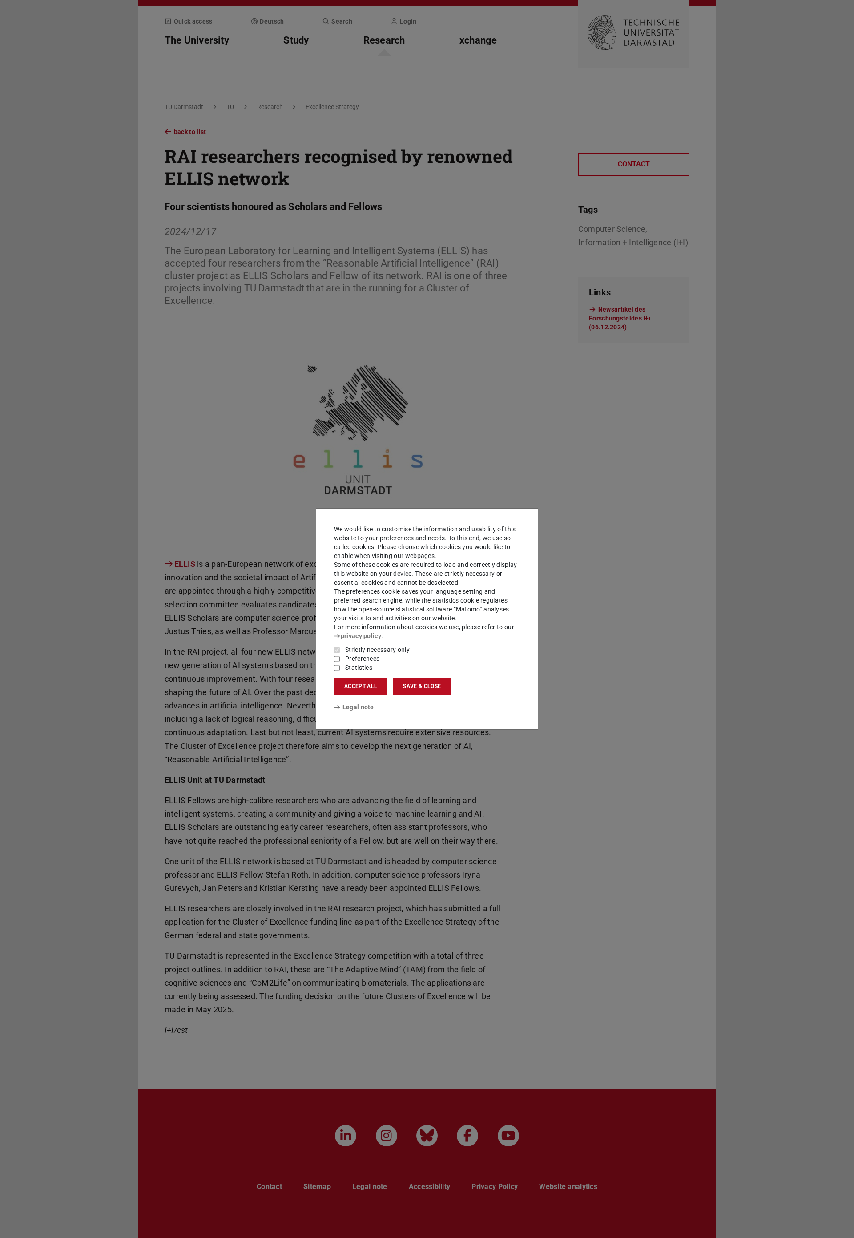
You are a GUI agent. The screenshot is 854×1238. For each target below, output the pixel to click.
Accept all (360, 686)
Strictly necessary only (377, 649)
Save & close (422, 686)
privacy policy (361, 635)
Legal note (358, 707)
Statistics (358, 667)
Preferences (362, 658)
